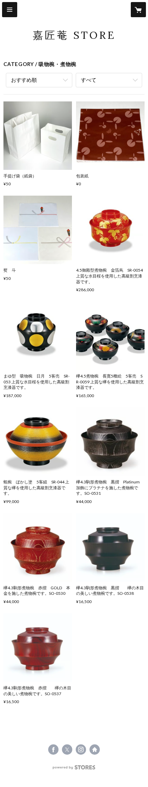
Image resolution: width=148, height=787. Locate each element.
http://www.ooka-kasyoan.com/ (94, 749)
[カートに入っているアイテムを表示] (138, 9)
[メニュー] (9, 9)
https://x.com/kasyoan (67, 749)
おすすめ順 (24, 80)
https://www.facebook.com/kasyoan (53, 749)
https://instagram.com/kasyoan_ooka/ (81, 749)
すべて (88, 80)
